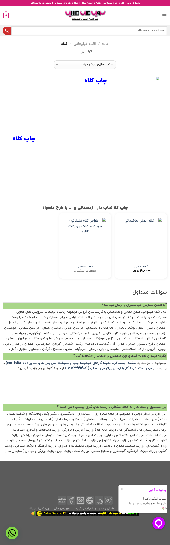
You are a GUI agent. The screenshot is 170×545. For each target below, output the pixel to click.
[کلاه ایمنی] (141, 239)
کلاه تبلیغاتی (85, 267)
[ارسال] (7, 31)
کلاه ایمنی (141, 267)
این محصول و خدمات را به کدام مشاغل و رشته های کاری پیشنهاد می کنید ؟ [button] (112, 407)
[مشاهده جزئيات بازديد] (33, 513)
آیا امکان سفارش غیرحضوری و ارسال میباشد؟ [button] (134, 305)
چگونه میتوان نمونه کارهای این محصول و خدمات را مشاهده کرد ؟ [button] (120, 356)
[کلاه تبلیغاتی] (85, 239)
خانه (105, 44)
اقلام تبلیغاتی (85, 44)
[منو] (164, 15)
